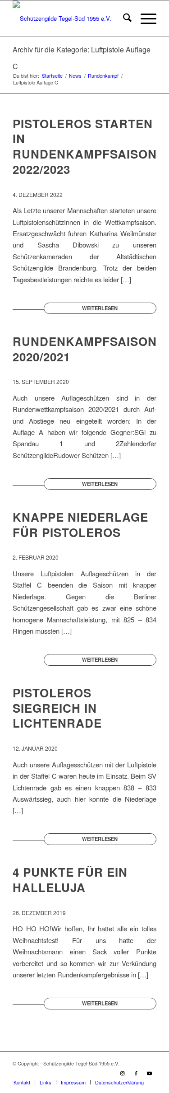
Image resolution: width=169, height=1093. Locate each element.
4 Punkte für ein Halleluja (70, 880)
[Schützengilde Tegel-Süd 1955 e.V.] (70, 18)
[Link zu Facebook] (136, 1072)
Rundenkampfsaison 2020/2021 (85, 349)
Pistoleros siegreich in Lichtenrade (57, 708)
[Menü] (144, 18)
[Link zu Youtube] (149, 1072)
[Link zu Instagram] (122, 1072)
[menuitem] (123, 18)
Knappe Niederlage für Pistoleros (80, 525)
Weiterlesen (100, 308)
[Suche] (123, 18)
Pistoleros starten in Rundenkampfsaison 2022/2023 (85, 146)
